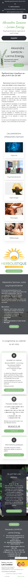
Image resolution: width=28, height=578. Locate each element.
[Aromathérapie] (14, 188)
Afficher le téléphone (15, 6)
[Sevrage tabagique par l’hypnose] (14, 147)
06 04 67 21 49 (14, 426)
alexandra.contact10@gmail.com (15, 542)
